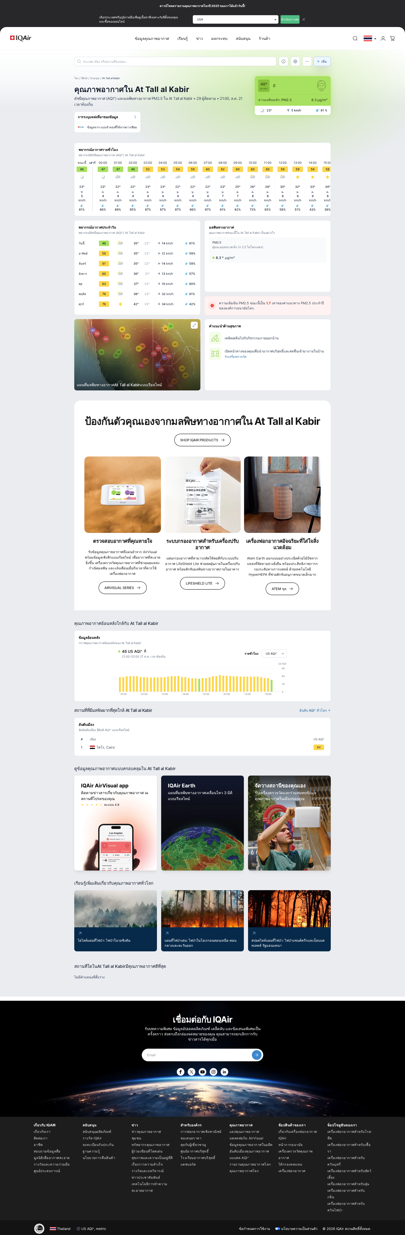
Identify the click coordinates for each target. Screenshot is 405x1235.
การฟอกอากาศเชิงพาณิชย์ (201, 1131)
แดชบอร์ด (188, 1164)
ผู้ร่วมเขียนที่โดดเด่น (147, 1151)
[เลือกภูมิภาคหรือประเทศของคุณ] (370, 38)
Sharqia (94, 78)
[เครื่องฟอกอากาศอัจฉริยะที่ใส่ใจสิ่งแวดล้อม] (282, 494)
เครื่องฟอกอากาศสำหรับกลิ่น (346, 1193)
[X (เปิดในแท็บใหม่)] (191, 1072)
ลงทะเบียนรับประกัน (98, 1145)
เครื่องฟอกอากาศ (291, 1171)
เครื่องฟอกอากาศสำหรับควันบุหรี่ (346, 1161)
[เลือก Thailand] (370, 38)
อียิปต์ (84, 78)
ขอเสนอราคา (191, 1138)
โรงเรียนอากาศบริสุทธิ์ (198, 1158)
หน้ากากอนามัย (290, 1145)
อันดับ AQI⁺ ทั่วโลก (313, 710)
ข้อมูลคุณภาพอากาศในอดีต (251, 1145)
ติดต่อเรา (41, 1138)
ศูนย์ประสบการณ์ (47, 1171)
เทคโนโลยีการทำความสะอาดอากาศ (149, 1187)
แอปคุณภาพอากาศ (244, 1131)
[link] (355, 38)
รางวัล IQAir (92, 1138)
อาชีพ (38, 1145)
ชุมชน (136, 1138)
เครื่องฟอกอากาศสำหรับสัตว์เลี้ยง (349, 1174)
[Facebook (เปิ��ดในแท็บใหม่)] (180, 1072)
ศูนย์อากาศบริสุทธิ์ (195, 1151)
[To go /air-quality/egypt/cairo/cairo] (203, 747)
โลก (76, 78)
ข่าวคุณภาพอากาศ (146, 1131)
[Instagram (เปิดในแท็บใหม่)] (213, 1072)
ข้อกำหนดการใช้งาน (254, 1229)
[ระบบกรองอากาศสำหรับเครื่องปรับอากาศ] (202, 494)
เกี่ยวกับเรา (42, 1131)
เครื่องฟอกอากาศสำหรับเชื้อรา (349, 1148)
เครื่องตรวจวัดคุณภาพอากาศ (295, 1154)
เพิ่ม (324, 61)
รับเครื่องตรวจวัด (235, 356)
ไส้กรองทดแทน (290, 1164)
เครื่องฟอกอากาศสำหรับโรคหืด (349, 1134)
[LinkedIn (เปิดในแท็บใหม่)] (224, 1072)
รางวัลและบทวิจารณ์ (148, 1171)
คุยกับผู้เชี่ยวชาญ (193, 1145)
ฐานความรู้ (91, 1151)
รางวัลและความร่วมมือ (52, 1164)
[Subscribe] (257, 1055)
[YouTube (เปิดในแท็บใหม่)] (202, 1072)
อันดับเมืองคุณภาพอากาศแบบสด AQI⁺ (249, 1154)
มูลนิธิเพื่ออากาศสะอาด (52, 1158)
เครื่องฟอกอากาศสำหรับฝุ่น (348, 1184)
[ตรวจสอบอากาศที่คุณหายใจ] (122, 494)
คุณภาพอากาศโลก (244, 1171)
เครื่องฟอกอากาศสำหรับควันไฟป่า (346, 1206)
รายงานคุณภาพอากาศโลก (250, 1164)
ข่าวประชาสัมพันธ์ (146, 1177)
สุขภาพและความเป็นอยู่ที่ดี (152, 1158)
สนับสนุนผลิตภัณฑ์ (97, 1131)
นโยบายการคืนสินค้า (99, 1158)
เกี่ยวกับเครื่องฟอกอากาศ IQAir (297, 1134)
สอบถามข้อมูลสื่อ (47, 1151)
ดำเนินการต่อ (290, 19)
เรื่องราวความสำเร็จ (147, 1164)
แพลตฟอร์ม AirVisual (246, 1138)
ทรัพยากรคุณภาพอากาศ (151, 1145)
